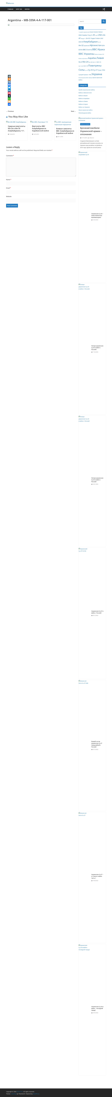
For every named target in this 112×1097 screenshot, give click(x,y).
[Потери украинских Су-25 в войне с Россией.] (84, 349)
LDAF (96, 35)
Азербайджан (90, 41)
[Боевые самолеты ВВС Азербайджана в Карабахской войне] (65, 122)
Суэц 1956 (101, 70)
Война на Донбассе (83, 58)
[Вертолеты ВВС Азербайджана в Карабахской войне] (39, 122)
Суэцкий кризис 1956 (85, 74)
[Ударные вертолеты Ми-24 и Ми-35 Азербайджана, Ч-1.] (16, 122)
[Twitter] (41, 87)
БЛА (103, 45)
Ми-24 (85, 61)
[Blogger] (41, 101)
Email (8, 188)
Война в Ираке (83, 95)
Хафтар (90, 77)
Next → (73, 111)
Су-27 (95, 70)
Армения (86, 45)
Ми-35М (90, 62)
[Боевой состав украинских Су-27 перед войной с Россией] (84, 745)
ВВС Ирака (98, 49)
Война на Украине (84, 107)
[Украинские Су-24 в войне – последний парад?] (84, 1009)
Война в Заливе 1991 (99, 54)
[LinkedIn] (41, 90)
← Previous (10, 111)
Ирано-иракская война (85, 110)
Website (8, 196)
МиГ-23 (99, 62)
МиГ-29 (86, 66)
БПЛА (81, 50)
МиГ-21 (94, 62)
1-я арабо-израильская (84, 32)
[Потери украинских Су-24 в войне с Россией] (84, 481)
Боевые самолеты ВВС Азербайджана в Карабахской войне (65, 130)
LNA (100, 34)
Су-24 (86, 70)
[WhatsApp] (41, 98)
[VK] (41, 81)
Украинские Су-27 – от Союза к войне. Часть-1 (97, 876)
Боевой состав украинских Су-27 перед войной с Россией (96, 744)
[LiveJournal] (41, 76)
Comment (10, 156)
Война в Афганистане (85, 93)
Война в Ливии (83, 101)
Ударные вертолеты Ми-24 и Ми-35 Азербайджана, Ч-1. (16, 128)
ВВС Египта (87, 50)
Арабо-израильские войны (87, 90)
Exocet (92, 32)
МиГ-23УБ (81, 66)
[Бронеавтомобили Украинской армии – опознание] (92, 119)
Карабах (92, 58)
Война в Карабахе (84, 98)
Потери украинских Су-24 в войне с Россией (97, 479)
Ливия (100, 58)
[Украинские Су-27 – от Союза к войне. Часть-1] (84, 877)
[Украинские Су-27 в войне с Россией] (84, 613)
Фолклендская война (83, 77)
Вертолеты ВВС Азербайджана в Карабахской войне (40, 128)
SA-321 (88, 38)
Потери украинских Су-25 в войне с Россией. (97, 347)
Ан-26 (99, 42)
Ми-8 (80, 62)
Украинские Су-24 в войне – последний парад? (97, 1008)
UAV (101, 38)
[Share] (41, 104)
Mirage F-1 (83, 38)
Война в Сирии (83, 104)
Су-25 (90, 70)
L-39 (93, 35)
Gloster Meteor (98, 32)
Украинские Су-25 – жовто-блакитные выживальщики (97, 215)
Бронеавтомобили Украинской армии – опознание (91, 131)
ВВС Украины (86, 53)
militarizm (91, 138)
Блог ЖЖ (19, 9)
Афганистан (95, 45)
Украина (97, 74)
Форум (27, 9)
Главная (10, 9)
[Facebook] (41, 84)
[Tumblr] (41, 95)
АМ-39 (81, 42)
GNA (80, 35)
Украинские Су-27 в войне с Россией (97, 612)
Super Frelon (95, 38)
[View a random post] (104, 9)
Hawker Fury (86, 35)
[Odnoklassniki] (41, 79)
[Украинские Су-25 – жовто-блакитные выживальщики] (84, 216)
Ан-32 (81, 45)
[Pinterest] (41, 93)
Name (8, 180)
